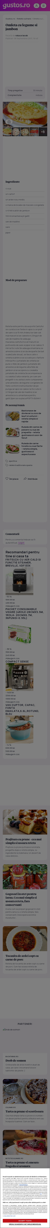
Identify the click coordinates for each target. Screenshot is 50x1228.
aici (41, 1193)
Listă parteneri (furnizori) (9, 1216)
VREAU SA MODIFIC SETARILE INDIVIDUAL (25, 1224)
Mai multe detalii (23, 1184)
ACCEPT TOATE (25, 1221)
